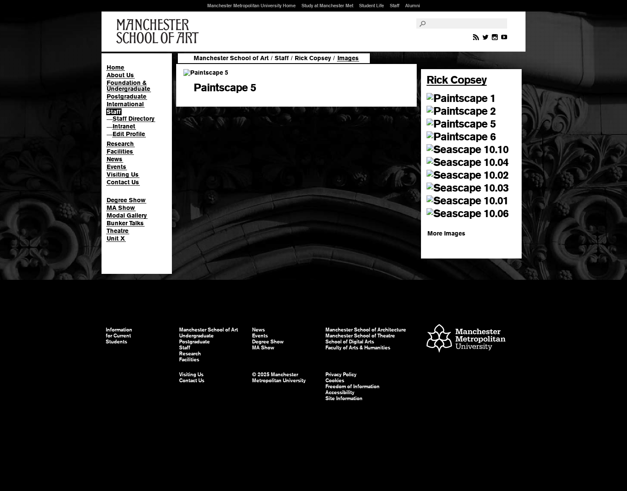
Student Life (371, 5)
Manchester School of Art (159, 32)
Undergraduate (196, 336)
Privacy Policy (341, 375)
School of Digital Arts (349, 342)
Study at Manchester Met (327, 5)
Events (116, 166)
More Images (446, 233)
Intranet (124, 126)
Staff (394, 5)
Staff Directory (133, 118)
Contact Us (123, 182)
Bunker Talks (125, 223)
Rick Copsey (313, 58)
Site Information (344, 398)
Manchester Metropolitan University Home (251, 5)
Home (115, 67)
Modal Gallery (127, 215)
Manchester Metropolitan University (466, 339)
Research (120, 143)
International (125, 104)
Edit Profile (129, 134)
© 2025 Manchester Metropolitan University (279, 378)
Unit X (116, 238)
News (114, 159)
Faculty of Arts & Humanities (357, 348)
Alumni (412, 5)
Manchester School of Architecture (365, 330)
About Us (120, 75)
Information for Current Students (119, 336)
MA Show (121, 207)
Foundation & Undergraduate (128, 85)
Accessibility (339, 392)
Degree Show (126, 200)
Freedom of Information (352, 386)
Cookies (334, 381)
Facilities (120, 151)
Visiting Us (123, 174)
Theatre (117, 230)
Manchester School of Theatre (360, 336)
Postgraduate (126, 96)
